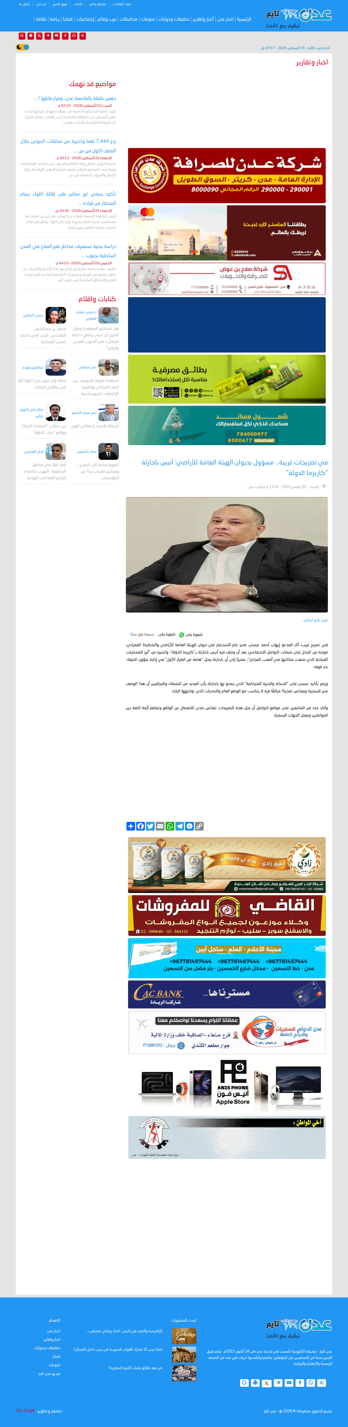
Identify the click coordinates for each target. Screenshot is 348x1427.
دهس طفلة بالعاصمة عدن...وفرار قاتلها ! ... (75, 98)
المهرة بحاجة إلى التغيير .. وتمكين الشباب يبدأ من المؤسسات (98, 471)
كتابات (78, 4)
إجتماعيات (85, 19)
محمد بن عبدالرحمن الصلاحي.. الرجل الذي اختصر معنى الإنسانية (43, 335)
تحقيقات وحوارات (173, 19)
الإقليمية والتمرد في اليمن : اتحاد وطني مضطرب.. (124, 1331)
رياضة (55, 19)
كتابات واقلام (97, 299)
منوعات (148, 19)
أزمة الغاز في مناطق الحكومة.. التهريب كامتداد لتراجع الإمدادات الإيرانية (44, 471)
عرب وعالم (107, 19)
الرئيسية (244, 19)
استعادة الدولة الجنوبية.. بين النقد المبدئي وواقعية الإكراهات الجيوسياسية (96, 387)
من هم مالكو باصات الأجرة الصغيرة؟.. (134, 1368)
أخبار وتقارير (203, 19)
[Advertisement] (227, 106)
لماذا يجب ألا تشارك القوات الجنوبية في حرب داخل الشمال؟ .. (116, 1349)
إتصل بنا (24, 4)
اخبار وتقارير (52, 1339)
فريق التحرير (60, 4)
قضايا (68, 19)
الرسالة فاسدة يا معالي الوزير (95, 427)
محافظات (129, 19)
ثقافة (41, 19)
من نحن (41, 4)
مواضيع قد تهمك (92, 84)
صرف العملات (122, 4)
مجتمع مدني (97, 4)
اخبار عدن (225, 19)
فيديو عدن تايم (49, 1374)
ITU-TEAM (25, 1411)
